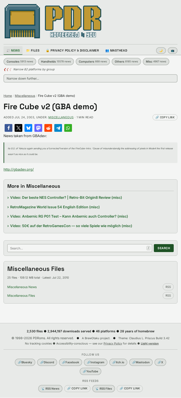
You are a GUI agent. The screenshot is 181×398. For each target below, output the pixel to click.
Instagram (95, 362)
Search (164, 248)
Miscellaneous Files (21, 295)
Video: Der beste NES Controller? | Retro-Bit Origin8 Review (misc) (66, 197)
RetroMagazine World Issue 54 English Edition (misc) (55, 207)
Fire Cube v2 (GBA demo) (50, 107)
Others (126, 61)
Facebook (70, 362)
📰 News (13, 50)
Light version (150, 343)
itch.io (118, 362)
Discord (47, 362)
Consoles (20, 61)
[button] (8, 128)
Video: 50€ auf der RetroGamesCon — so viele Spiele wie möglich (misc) (71, 226)
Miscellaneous (25, 96)
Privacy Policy (113, 343)
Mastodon (141, 362)
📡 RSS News (50, 388)
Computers (93, 61)
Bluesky (25, 362)
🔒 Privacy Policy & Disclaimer (72, 50)
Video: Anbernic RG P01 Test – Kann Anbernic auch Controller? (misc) (69, 216)
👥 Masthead (116, 50)
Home (8, 96)
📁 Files (33, 50)
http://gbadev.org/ (19, 169)
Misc (156, 61)
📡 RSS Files (103, 388)
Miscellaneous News (22, 287)
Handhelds (56, 61)
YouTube (90, 371)
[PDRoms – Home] (53, 21)
